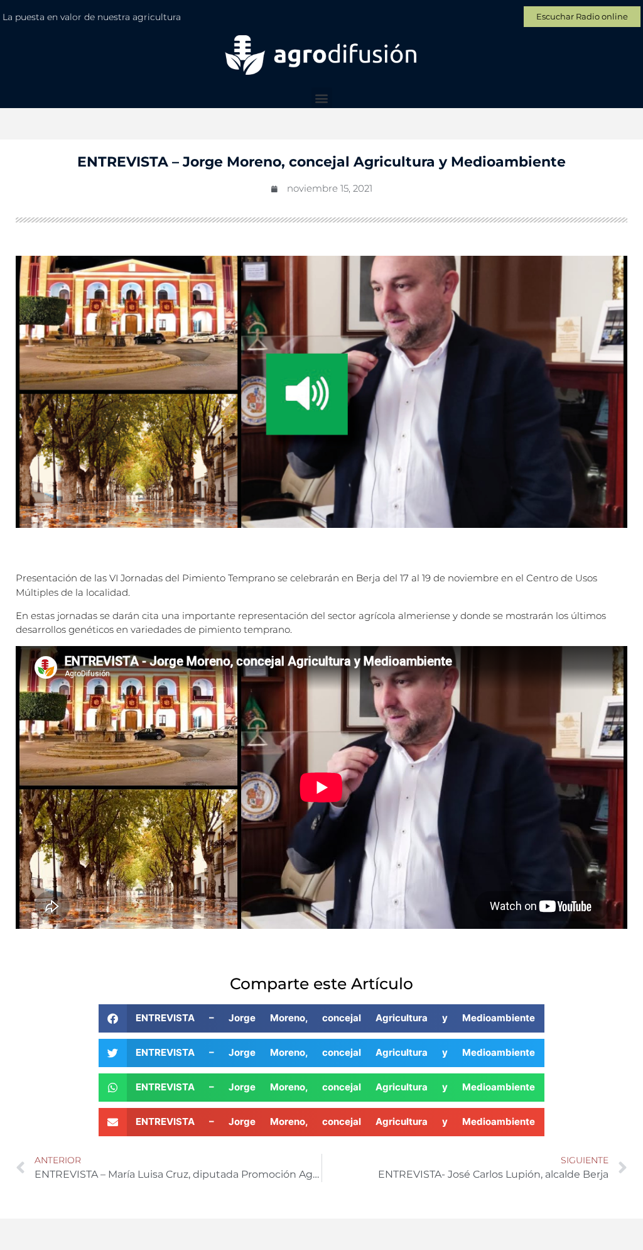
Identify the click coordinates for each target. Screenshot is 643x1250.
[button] (321, 97)
